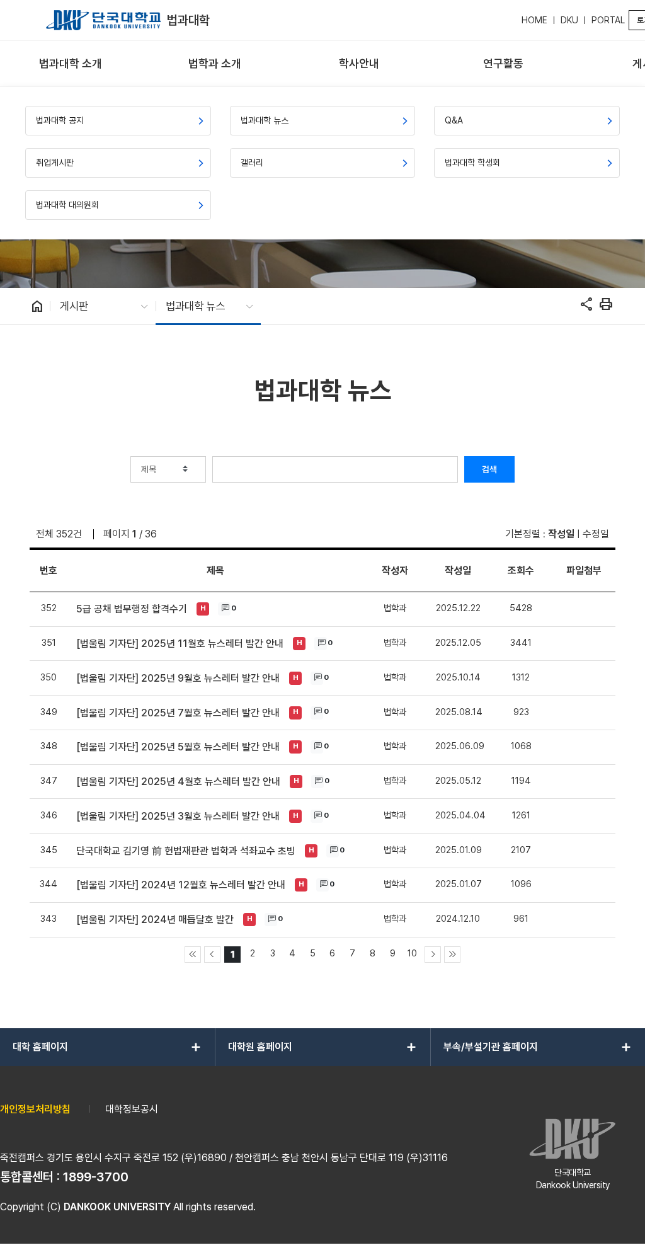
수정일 (596, 534)
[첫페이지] (193, 954)
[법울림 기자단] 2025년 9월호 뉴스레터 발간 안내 (178, 678)
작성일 (561, 534)
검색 (489, 469)
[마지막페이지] (452, 954)
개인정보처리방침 (35, 1109)
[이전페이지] (212, 954)
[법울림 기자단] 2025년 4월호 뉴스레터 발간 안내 (178, 782)
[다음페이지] (433, 954)
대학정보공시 (131, 1109)
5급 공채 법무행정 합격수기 (131, 609)
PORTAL (608, 20)
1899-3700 (95, 1176)
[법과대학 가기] (103, 20)
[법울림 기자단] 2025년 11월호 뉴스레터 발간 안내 (179, 644)
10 (412, 953)
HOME (534, 20)
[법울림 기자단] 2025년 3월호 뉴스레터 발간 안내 (178, 816)
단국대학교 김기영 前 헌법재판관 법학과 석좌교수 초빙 (185, 851)
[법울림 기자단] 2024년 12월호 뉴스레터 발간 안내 (180, 885)
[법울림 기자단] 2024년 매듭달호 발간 (155, 920)
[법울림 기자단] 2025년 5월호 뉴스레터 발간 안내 (178, 747)
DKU (569, 20)
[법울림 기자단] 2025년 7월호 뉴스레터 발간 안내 (178, 713)
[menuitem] (71, 64)
